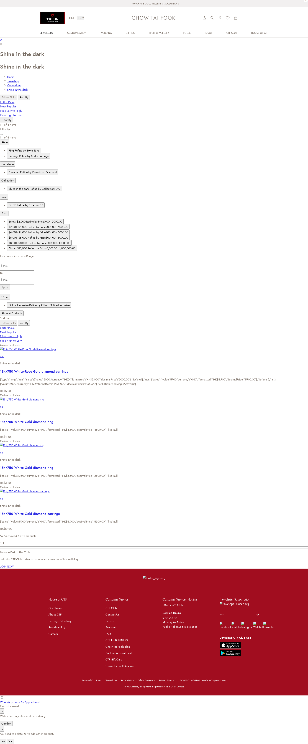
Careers (53, 633)
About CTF (54, 614)
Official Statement (146, 680)
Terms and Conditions (91, 680)
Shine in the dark (17, 89)
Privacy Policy (127, 680)
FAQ (108, 633)
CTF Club (111, 608)
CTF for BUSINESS (117, 640)
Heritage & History (59, 621)
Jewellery (13, 81)
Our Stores (54, 608)
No (3, 741)
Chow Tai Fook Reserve (120, 666)
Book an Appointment (119, 653)
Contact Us (112, 614)
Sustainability (56, 627)
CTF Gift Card (114, 659)
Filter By (6, 120)
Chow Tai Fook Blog (118, 646)
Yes (10, 741)
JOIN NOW (7, 566)
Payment (111, 627)
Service (110, 621)
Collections (14, 85)
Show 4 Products (11, 313)
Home (10, 77)
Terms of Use (111, 680)
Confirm (6, 723)
